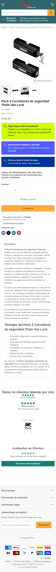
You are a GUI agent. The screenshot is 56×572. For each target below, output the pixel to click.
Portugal (26, 538)
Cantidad (5, 184)
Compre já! (28, 208)
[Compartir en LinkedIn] (14, 233)
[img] (28, 395)
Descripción (10, 244)
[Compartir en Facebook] (3, 233)
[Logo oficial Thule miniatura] (34, 90)
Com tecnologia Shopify (28, 567)
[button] (26, 433)
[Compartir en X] (9, 233)
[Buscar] (51, 12)
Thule (7, 109)
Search (8, 561)
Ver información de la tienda (13, 223)
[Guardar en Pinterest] (19, 233)
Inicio (3, 27)
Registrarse (43, 525)
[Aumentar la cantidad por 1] (26, 190)
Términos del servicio (22, 561)
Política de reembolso (42, 561)
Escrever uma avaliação (28, 463)
